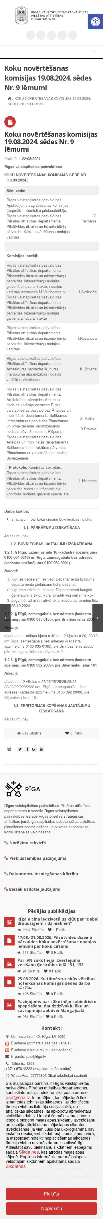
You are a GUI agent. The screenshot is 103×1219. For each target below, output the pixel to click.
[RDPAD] (51, 15)
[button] (95, 21)
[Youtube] (51, 35)
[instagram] (62, 35)
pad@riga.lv (36, 1056)
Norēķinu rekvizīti (27, 842)
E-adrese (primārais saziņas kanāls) (41, 1043)
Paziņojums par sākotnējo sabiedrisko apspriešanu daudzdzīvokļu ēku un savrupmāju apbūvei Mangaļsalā (56, 1006)
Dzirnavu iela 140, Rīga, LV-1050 (38, 1036)
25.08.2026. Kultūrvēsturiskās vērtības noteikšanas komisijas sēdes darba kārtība (56, 983)
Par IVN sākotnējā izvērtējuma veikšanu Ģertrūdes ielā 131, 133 (50, 962)
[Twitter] (30, 35)
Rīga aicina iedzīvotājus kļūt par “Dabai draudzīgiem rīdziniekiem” (57, 921)
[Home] (9, 98)
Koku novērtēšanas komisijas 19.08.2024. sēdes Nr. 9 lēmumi (50, 141)
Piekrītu (51, 1193)
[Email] (72, 35)
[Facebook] (40, 35)
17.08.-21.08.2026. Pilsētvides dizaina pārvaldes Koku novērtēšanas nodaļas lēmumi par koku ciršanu (56, 942)
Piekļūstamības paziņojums (37, 858)
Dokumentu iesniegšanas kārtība (43, 873)
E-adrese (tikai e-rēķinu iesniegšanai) (41, 1049)
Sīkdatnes (29, 1151)
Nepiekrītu (51, 1208)
